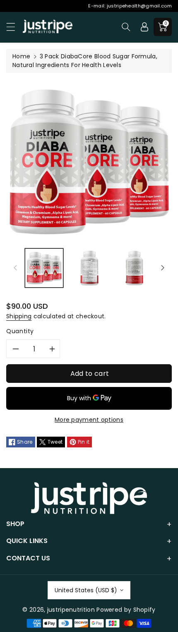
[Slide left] (15, 268)
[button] (14, 27)
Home (21, 56)
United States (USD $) (86, 590)
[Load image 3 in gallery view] (134, 268)
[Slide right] (163, 268)
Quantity (20, 331)
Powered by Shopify (125, 610)
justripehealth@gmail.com (139, 5)
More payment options (89, 420)
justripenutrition (71, 610)
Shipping (18, 316)
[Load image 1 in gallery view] (44, 268)
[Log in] (144, 27)
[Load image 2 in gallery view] (89, 268)
